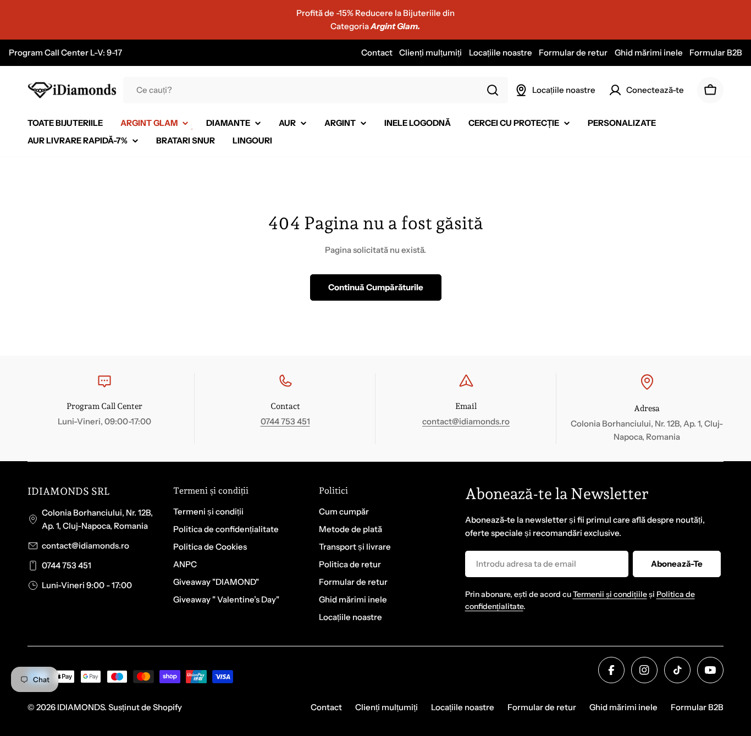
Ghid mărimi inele (649, 52)
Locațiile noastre (500, 52)
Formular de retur (573, 52)
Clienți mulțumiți (430, 52)
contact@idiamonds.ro (466, 421)
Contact (377, 52)
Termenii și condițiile (610, 594)
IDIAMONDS (80, 707)
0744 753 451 (285, 421)
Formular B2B (715, 52)
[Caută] (492, 90)
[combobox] (315, 90)
